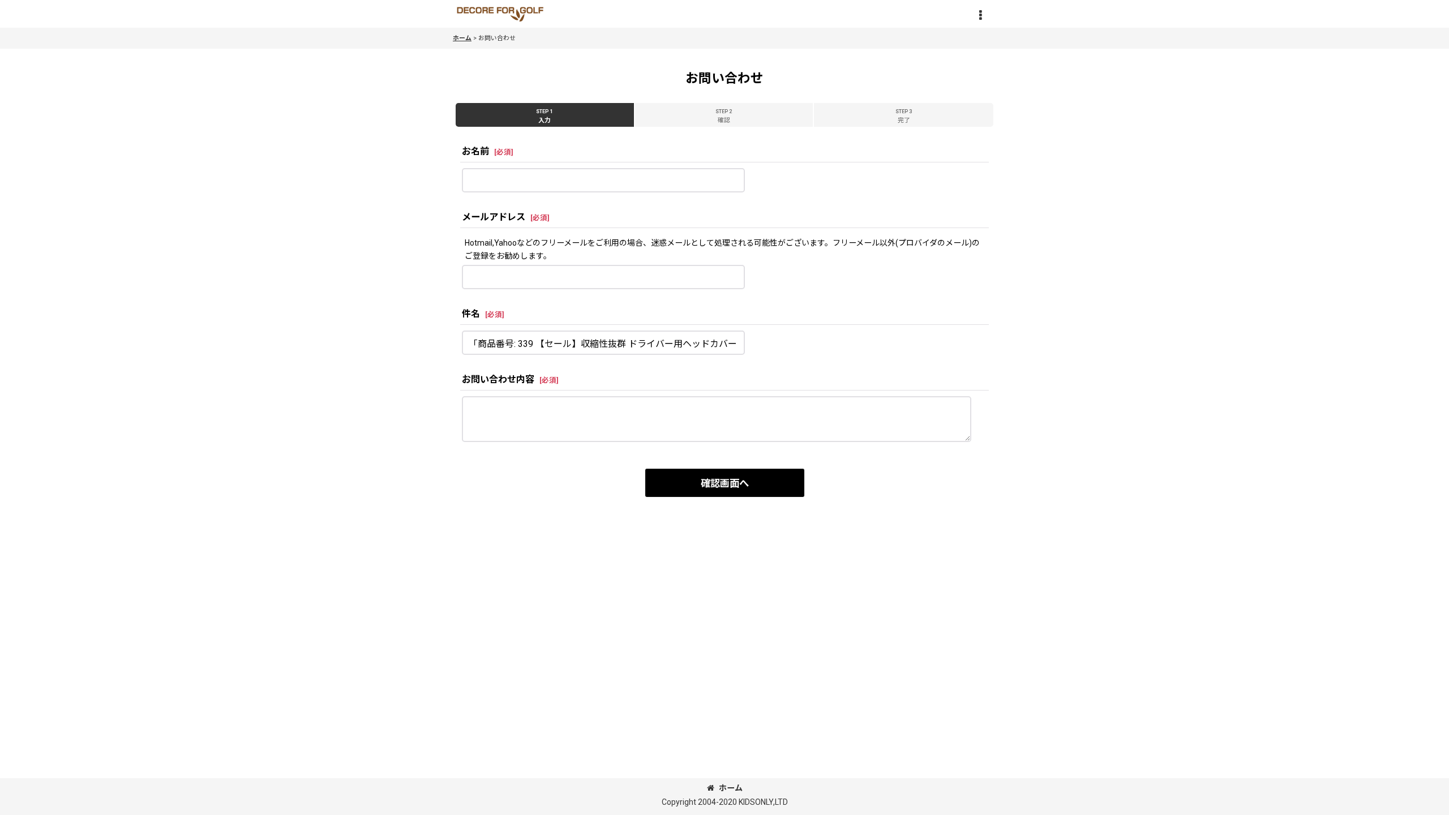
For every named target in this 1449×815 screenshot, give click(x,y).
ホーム (731, 787)
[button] (980, 15)
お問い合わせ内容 (498, 379)
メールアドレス (493, 217)
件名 (471, 313)
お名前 (475, 151)
